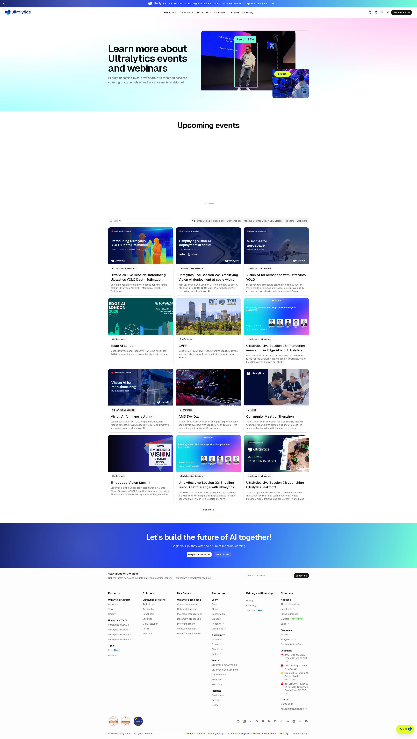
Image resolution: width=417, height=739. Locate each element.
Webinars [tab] (302, 221)
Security (284, 733)
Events (216, 660)
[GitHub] (238, 721)
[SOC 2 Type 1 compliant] (126, 721)
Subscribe (301, 575)
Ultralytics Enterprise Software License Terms (251, 733)
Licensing (247, 12)
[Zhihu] (293, 721)
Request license (197, 554)
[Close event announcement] (3, 3)
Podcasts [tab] (289, 221)
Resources (202, 12)
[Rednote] (275, 721)
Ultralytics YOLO (117, 620)
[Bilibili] (287, 721)
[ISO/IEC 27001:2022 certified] (113, 721)
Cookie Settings (300, 733)
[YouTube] (263, 721)
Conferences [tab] (234, 221)
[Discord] (306, 721)
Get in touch (399, 12)
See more (208, 509)
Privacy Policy (216, 733)
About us (286, 600)
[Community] (256, 721)
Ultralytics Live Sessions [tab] (211, 221)
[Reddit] (300, 721)
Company (219, 12)
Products (169, 12)
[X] (250, 721)
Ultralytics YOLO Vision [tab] (269, 221)
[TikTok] (281, 721)
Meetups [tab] (249, 221)
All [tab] (193, 221)
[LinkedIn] (244, 721)
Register (124, 187)
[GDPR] (138, 721)
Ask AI (403, 729)
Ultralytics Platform (119, 600)
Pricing (235, 12)
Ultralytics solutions (154, 600)
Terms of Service (196, 733)
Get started (222, 554)
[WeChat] (269, 721)
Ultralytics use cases (189, 600)
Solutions (185, 12)
